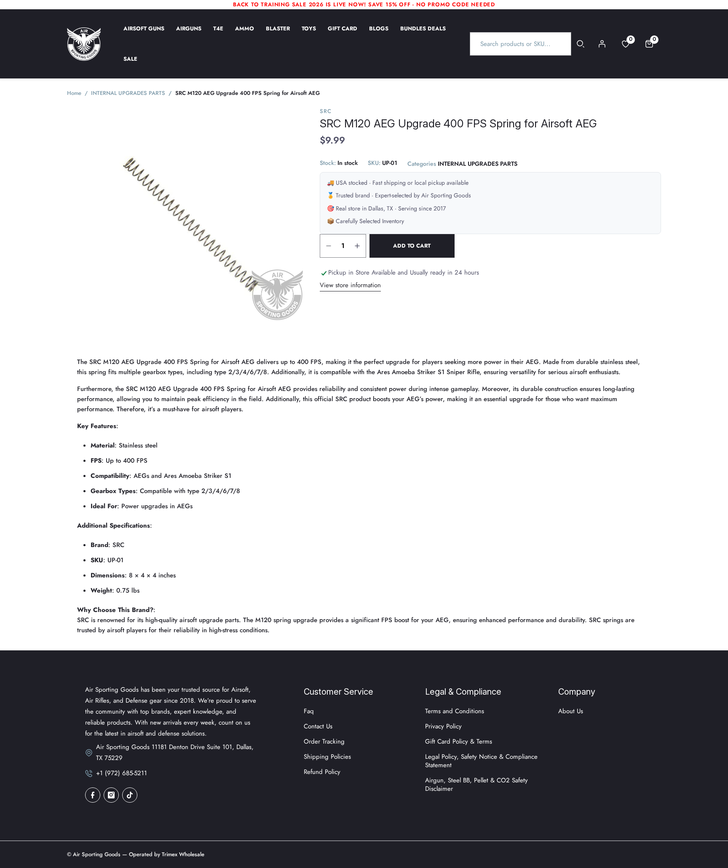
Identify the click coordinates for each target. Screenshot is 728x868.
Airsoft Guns (143, 34)
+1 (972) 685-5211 (121, 773)
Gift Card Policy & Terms (458, 741)
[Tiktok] (129, 795)
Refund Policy (322, 771)
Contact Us (318, 726)
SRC (325, 111)
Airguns (188, 34)
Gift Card (342, 34)
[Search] (580, 44)
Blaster (278, 34)
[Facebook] (92, 795)
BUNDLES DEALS (423, 34)
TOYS (309, 34)
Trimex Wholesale (182, 854)
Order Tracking (324, 741)
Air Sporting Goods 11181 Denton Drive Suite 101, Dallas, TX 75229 (175, 752)
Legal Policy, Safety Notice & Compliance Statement (481, 761)
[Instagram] (111, 795)
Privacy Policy (443, 726)
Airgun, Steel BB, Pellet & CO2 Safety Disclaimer (476, 784)
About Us (570, 711)
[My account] (602, 44)
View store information (350, 285)
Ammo (244, 34)
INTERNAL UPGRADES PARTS (477, 164)
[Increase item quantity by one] (357, 246)
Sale (130, 64)
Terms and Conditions (454, 711)
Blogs (378, 34)
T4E (218, 34)
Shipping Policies (327, 756)
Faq (309, 711)
